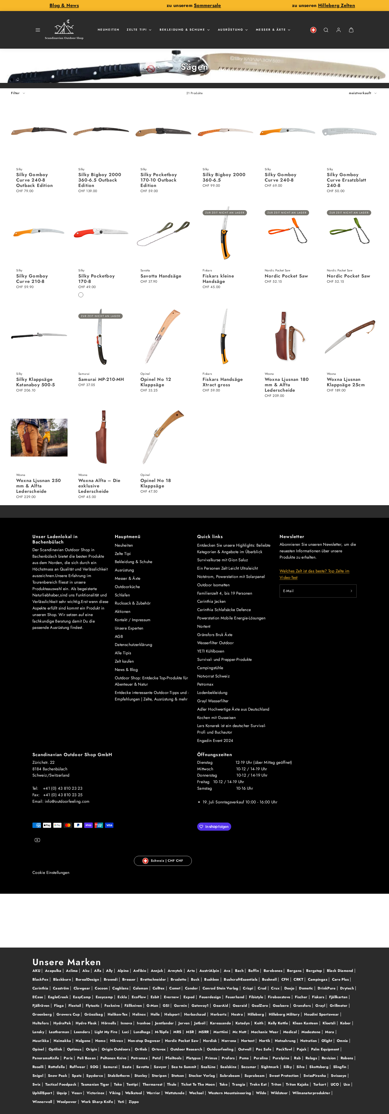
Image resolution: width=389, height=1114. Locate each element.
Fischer (302, 997)
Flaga (59, 1005)
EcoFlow (139, 997)
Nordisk (210, 1040)
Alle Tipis (123, 653)
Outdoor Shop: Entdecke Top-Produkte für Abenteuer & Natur (151, 681)
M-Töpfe (162, 1031)
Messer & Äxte (271, 29)
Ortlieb (141, 1049)
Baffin (254, 970)
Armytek (176, 970)
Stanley (141, 1075)
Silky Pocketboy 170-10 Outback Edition (158, 180)
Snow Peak (58, 1075)
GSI (166, 1005)
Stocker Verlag (202, 1075)
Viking (115, 1093)
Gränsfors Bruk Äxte (215, 635)
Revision (329, 1058)
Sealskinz (229, 1066)
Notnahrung (286, 1040)
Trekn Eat (259, 1084)
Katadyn (243, 1023)
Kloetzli (330, 1023)
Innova (127, 1023)
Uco (347, 1084)
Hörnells (109, 1023)
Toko (224, 1084)
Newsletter (292, 536)
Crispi (248, 988)
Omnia (343, 1040)
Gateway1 (201, 1005)
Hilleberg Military (285, 1014)
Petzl (157, 1058)
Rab (298, 1058)
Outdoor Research (186, 1049)
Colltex (159, 988)
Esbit (155, 997)
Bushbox (212, 979)
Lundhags (142, 1031)
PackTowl (284, 1049)
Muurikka (41, 1040)
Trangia (239, 1084)
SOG (95, 1066)
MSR (190, 1031)
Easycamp (105, 997)
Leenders (82, 1031)
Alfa (98, 970)
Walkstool (134, 1093)
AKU (36, 970)
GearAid (221, 1005)
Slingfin (340, 1066)
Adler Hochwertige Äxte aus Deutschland (233, 709)
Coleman (141, 988)
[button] (37, 30)
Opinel (38, 1049)
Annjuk (157, 970)
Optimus (75, 1049)
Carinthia (41, 988)
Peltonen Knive (113, 1058)
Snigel (38, 1075)
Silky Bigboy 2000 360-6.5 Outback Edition (99, 180)
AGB (119, 636)
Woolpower (67, 1101)
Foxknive (112, 1005)
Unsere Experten (129, 628)
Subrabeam (230, 1075)
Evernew (172, 997)
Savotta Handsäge (160, 276)
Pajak (302, 1049)
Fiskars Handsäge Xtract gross (223, 382)
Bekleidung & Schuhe (182, 29)
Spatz (77, 1075)
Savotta (143, 1066)
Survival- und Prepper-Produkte (224, 659)
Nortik (265, 1040)
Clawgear (82, 988)
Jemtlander (165, 1023)
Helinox (139, 1014)
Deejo (290, 988)
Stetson (178, 1075)
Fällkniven (133, 1005)
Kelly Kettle (278, 1023)
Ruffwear (78, 1066)
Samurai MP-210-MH (101, 379)
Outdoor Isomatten (213, 585)
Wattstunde (175, 1093)
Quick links (210, 536)
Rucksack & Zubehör (133, 603)
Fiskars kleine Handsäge (218, 279)
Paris (69, 1058)
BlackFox (41, 979)
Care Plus (341, 979)
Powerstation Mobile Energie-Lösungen (231, 618)
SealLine (209, 1066)
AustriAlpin (209, 970)
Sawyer (161, 1066)
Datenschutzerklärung (133, 645)
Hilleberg (256, 1014)
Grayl (320, 1005)
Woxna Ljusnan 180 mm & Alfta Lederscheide (287, 384)
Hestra (237, 1014)
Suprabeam (255, 1075)
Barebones (274, 970)
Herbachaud (195, 1014)
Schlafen (122, 595)
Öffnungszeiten (214, 754)
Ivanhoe (144, 1023)
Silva (301, 1066)
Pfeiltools (174, 1058)
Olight (327, 1040)
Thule (172, 1084)
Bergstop (314, 970)
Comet (175, 988)
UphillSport (42, 1093)
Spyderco (95, 1075)
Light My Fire (107, 1031)
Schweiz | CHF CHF (167, 860)
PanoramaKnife (46, 1058)
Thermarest (153, 1084)
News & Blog (126, 670)
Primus (211, 1058)
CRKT (299, 979)
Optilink (56, 1049)
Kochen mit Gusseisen (216, 718)
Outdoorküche (127, 587)
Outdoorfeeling (221, 1049)
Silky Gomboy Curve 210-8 (32, 279)
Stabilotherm (119, 1075)
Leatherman (59, 1031)
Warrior (154, 1093)
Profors (229, 1058)
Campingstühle (210, 668)
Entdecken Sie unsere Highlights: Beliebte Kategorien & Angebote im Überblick (234, 548)
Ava (227, 970)
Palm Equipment (325, 1049)
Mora (330, 1031)
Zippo (134, 1101)
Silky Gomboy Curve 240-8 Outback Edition (34, 180)
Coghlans (120, 988)
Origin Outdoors (116, 1049)
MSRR (204, 1031)
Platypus (194, 1058)
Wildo (261, 1093)
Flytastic (93, 1005)
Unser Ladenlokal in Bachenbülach (55, 539)
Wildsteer (280, 1093)
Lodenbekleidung (212, 693)
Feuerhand (236, 997)
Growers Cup (69, 1014)
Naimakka (63, 1040)
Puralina (261, 1058)
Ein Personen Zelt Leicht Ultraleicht (227, 568)
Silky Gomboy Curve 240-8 (280, 177)
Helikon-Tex (118, 1014)
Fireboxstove (280, 997)
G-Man (153, 1005)
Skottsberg (319, 1066)
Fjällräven (41, 1005)
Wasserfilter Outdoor (215, 643)
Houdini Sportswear (322, 1014)
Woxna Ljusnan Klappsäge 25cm (346, 382)
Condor (192, 988)
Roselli (38, 1066)
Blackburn (62, 979)
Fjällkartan (339, 997)
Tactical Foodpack (61, 1084)
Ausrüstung (230, 29)
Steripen (160, 1075)
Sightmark (270, 1066)
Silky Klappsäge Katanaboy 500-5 (35, 382)
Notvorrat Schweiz (213, 676)
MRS (177, 1031)
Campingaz (318, 979)
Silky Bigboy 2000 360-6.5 (224, 177)
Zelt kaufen (124, 661)
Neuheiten (109, 29)
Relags (311, 1058)
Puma (244, 1058)
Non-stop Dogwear (145, 1040)
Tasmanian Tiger (96, 1084)
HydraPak (62, 1023)
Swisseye (339, 1075)
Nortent (203, 626)
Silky (288, 1066)
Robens (348, 1058)
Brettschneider (153, 979)
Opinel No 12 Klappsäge (155, 382)
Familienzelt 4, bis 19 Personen (224, 593)
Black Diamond (340, 970)
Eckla (123, 997)
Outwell (245, 1049)
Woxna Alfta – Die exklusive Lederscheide (99, 486)
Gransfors (302, 1005)
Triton (277, 1084)
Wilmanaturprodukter (311, 1093)
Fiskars (319, 997)
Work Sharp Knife (97, 1101)
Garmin (181, 1005)
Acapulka (54, 970)
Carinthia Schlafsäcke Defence (224, 610)
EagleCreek (59, 997)
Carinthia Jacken (211, 601)
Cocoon (102, 988)
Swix (37, 1084)
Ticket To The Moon (198, 1084)
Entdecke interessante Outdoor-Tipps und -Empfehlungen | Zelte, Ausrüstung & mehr (152, 696)
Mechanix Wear (265, 1031)
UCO (335, 1084)
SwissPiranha (315, 1075)
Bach (240, 970)
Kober (346, 1023)
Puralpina (282, 1058)
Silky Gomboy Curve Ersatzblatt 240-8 (346, 180)
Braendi (111, 979)
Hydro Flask (87, 1023)
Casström (61, 988)
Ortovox (159, 1049)
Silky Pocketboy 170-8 (96, 279)
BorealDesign (88, 979)
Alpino (124, 970)
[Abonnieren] (351, 591)
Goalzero (281, 1005)
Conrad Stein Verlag (221, 988)
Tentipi (133, 1084)
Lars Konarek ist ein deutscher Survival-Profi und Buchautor (231, 729)
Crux (276, 988)
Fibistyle (257, 997)
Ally (110, 970)
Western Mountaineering (230, 1093)
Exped (189, 997)
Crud (263, 988)
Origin (92, 1049)
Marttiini (221, 1031)
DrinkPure (327, 988)
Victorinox (96, 1093)
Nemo (101, 1040)
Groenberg (42, 1014)
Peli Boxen (87, 1058)
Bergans (295, 970)
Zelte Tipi (137, 29)
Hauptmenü (127, 536)
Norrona (229, 1040)
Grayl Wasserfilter (212, 701)
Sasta (127, 1066)
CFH (285, 979)
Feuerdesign (210, 997)
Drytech (347, 988)
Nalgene (84, 1040)
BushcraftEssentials (241, 979)
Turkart (320, 1084)
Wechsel (197, 1093)
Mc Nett (240, 1031)
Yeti (121, 1101)
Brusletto (179, 979)
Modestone (311, 1031)
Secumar (249, 1066)
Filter (15, 93)
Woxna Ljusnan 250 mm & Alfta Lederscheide (38, 486)
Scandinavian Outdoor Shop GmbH (72, 754)
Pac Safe (264, 1049)
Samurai (111, 1066)
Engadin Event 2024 (215, 740)
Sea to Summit (184, 1066)
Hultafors (41, 1023)
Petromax (205, 684)
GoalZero (260, 1005)
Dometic (306, 988)
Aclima (72, 970)
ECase (38, 997)
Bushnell (270, 979)
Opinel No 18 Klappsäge (155, 483)
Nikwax (117, 1040)
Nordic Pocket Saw (286, 276)
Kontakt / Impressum (133, 620)
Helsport (172, 1014)
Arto (191, 970)
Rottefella (57, 1066)
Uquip (62, 1093)
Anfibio (140, 970)
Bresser (129, 979)
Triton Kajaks (298, 1084)
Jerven (185, 1023)
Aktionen (122, 611)
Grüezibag (94, 1014)
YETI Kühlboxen (210, 651)
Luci (126, 1031)
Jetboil (200, 1023)
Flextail (75, 1005)
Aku (86, 970)
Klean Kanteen (306, 1023)
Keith (259, 1023)
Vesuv (77, 1093)
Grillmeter (339, 1005)
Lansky (38, 1031)
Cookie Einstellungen (50, 872)
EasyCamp (82, 997)
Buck (196, 979)
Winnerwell (42, 1101)
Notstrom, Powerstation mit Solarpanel (231, 577)
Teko (118, 1084)
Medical (290, 1031)
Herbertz (219, 1014)
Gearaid (240, 1005)
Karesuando (221, 1023)
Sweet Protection (284, 1075)
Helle (156, 1014)
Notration (309, 1040)
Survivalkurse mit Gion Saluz (222, 560)
